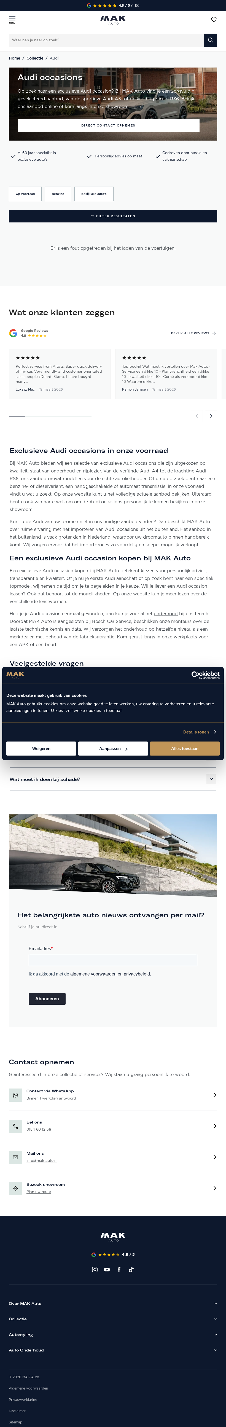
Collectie (34, 58)
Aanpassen (110, 748)
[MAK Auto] (112, 20)
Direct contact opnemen (108, 125)
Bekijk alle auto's (94, 193)
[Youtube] (107, 1269)
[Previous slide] (197, 416)
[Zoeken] (210, 40)
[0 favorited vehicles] (214, 20)
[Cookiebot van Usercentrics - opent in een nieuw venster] (195, 675)
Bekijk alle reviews (190, 333)
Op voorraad (25, 193)
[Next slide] (211, 416)
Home (14, 58)
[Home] (113, 1238)
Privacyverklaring (23, 1399)
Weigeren (41, 748)
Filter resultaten (115, 216)
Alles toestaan (184, 748)
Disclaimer (17, 1411)
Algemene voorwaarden (28, 1388)
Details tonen (196, 732)
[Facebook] (119, 1269)
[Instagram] (95, 1269)
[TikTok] (131, 1269)
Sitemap (15, 1422)
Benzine (58, 193)
